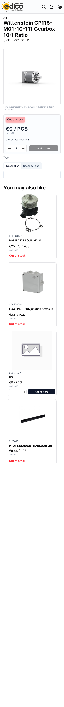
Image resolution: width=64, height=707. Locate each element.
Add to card (41, 391)
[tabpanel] (32, 175)
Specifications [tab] (31, 165)
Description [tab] (12, 165)
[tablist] (22, 165)
